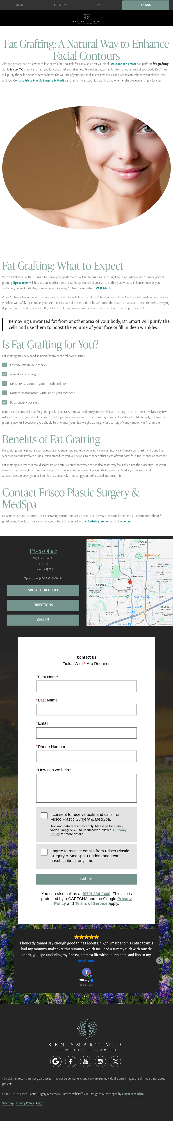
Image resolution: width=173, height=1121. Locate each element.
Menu (19, 5)
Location (60, 5)
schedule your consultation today (108, 521)
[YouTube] (85, 1061)
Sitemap (8, 1103)
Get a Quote (146, 5)
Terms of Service (91, 903)
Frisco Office (43, 550)
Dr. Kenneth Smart (123, 64)
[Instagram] (100, 1061)
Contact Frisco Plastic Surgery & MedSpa (40, 80)
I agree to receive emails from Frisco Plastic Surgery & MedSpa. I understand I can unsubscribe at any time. (89, 856)
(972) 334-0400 (96, 894)
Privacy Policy (25, 1103)
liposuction (21, 283)
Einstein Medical (133, 1094)
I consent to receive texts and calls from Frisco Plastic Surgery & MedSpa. (88, 824)
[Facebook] (70, 1061)
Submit (86, 879)
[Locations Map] (129, 582)
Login (39, 1103)
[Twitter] (115, 1061)
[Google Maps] (55, 1061)
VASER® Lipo (104, 288)
